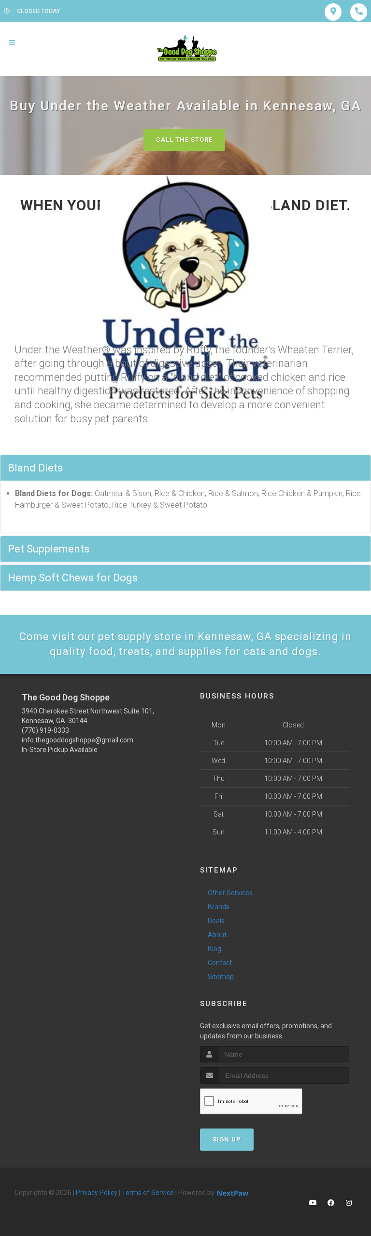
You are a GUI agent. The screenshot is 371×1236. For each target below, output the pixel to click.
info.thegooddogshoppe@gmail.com (77, 740)
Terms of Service (148, 1192)
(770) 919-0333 (45, 730)
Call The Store (184, 139)
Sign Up (227, 1139)
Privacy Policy (96, 1192)
